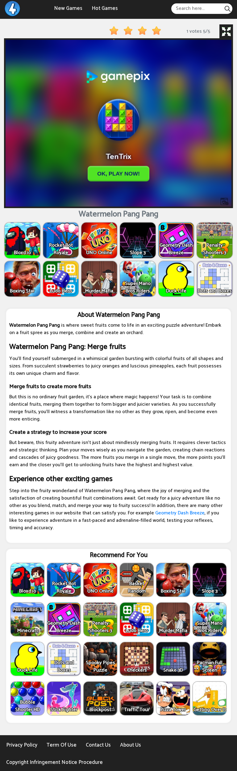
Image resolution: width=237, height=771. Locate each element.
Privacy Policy (21, 745)
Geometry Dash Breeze (180, 513)
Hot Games (105, 8)
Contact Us (98, 745)
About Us (130, 745)
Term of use (62, 745)
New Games (68, 8)
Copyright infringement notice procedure (54, 762)
